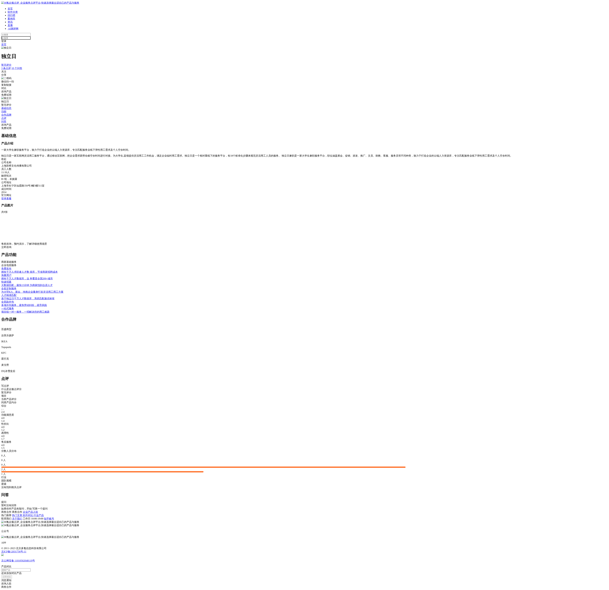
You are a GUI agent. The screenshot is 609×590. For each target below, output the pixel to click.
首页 (10, 8)
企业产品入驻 (30, 512)
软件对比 (28, 515)
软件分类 (13, 12)
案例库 (11, 18)
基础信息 (6, 108)
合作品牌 (6, 114)
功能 (3, 111)
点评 (3, 118)
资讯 (10, 22)
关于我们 (17, 518)
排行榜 (11, 15)
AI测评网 (13, 28)
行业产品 (39, 515)
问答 (3, 121)
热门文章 (17, 515)
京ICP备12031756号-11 (13, 551)
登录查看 (6, 198)
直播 (10, 25)
